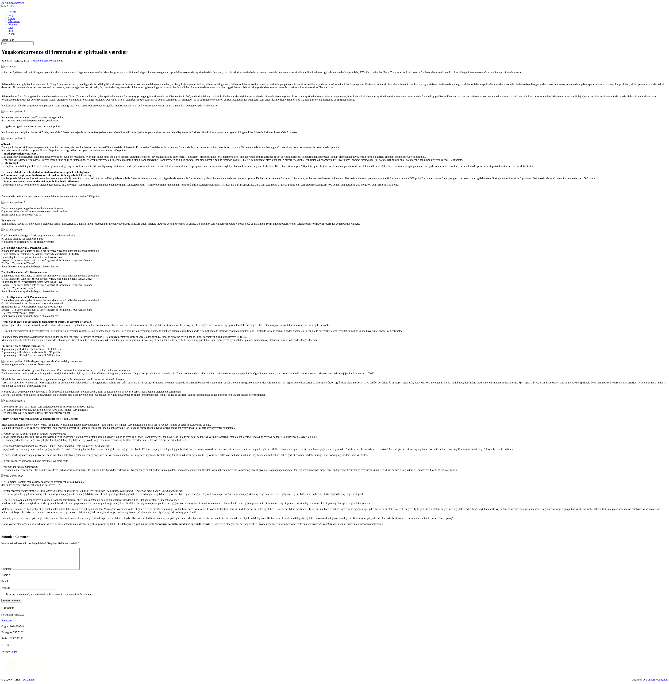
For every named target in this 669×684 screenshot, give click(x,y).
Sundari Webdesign (657, 679)
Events (12, 11)
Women (12, 24)
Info (10, 30)
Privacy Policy (9, 651)
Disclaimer (29, 679)
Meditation (14, 21)
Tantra (11, 18)
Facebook (6, 620)
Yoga (11, 15)
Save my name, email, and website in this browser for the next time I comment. (49, 594)
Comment (6, 568)
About (11, 33)
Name (5, 574)
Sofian (8, 60)
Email (5, 581)
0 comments (57, 60)
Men (10, 27)
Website (5, 587)
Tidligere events (39, 60)
